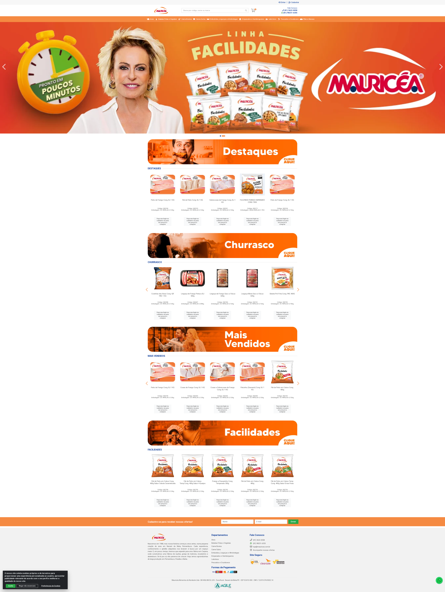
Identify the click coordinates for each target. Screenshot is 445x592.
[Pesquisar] (246, 10)
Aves (213, 540)
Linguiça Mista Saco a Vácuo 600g (252, 295)
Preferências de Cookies (50, 586)
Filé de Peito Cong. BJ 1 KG (192, 200)
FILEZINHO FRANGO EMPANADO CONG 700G (252, 201)
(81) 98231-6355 (290, 13)
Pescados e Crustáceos (220, 562)
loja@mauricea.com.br (261, 547)
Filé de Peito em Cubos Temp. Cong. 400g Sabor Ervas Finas (282, 482)
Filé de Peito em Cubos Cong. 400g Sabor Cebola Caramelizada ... (162, 483)
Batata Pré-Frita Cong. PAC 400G (282, 294)
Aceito (10, 586)
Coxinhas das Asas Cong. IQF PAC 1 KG (162, 295)
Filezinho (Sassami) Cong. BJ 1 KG (252, 388)
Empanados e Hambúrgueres (222, 556)
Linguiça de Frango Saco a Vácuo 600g (222, 295)
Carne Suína (216, 549)
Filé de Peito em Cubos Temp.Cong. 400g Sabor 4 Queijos (192, 482)
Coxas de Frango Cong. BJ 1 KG (192, 387)
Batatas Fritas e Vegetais (221, 543)
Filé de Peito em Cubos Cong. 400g (282, 388)
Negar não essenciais (27, 586)
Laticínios (215, 559)
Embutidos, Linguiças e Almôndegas (225, 553)
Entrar (283, 2)
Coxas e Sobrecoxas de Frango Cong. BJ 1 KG (223, 388)
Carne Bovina (216, 546)
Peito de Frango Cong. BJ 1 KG (162, 200)
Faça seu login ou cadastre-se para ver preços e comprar (163, 221)
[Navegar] (4, 67)
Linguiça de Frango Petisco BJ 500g (192, 295)
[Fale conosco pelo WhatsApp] (439, 580)
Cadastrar (295, 2)
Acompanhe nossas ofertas (264, 550)
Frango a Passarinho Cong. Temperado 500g (222, 482)
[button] (220, 136)
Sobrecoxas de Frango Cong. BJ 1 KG (222, 201)
